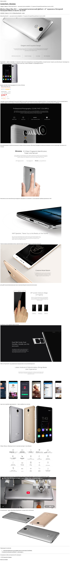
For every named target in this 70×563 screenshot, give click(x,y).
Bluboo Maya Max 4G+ (17, 13)
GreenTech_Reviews (8, 4)
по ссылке (13, 85)
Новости (6, 6)
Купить (1, 85)
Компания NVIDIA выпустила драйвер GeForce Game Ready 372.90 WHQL (17, 550)
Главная (2, 6)
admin (23, 13)
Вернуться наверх (4, 559)
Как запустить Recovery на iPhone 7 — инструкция (13, 552)
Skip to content (3, 1)
